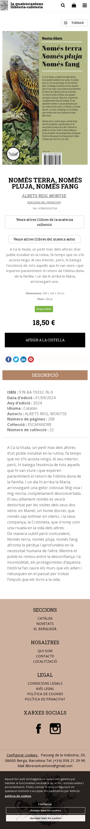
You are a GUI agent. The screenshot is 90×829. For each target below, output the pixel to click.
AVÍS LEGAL (45, 688)
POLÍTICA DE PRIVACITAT (45, 699)
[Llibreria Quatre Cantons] (22, 6)
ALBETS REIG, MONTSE (44, 195)
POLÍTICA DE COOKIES (45, 694)
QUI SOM (45, 651)
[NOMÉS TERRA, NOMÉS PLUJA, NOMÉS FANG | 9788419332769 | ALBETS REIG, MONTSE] (45, 98)
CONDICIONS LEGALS (45, 683)
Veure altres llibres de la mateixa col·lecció (44, 222)
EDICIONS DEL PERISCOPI (44, 202)
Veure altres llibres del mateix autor (44, 239)
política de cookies (18, 796)
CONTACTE (45, 656)
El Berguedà (45, 629)
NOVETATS (45, 623)
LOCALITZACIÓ (45, 661)
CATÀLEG (45, 618)
